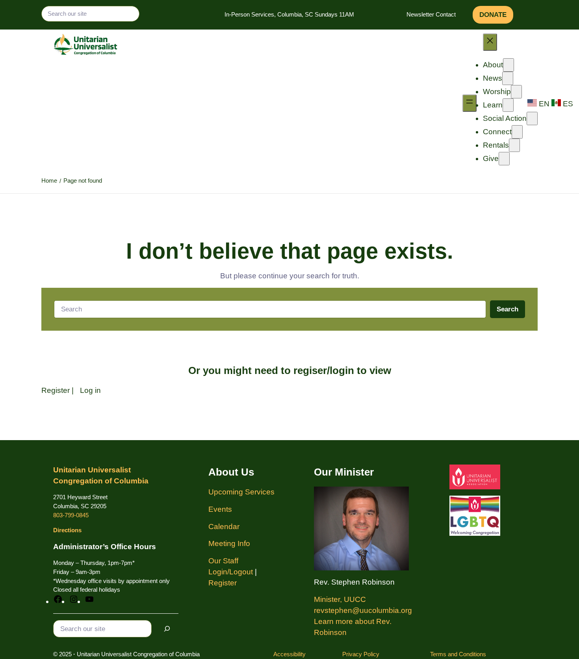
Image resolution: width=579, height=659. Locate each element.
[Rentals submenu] (514, 145)
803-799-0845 (71, 515)
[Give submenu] (504, 158)
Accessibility (289, 654)
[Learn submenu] (508, 105)
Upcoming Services (241, 492)
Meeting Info (229, 543)
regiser (310, 370)
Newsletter (420, 14)
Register (55, 390)
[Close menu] (490, 42)
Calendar (223, 526)
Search (507, 309)
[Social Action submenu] (532, 118)
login (342, 370)
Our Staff (223, 561)
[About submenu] (508, 65)
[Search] (167, 628)
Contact (446, 14)
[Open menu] (469, 103)
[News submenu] (507, 78)
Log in (90, 390)
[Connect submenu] (517, 132)
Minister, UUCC (340, 599)
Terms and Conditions (458, 654)
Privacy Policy (360, 654)
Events (220, 509)
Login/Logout (230, 572)
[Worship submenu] (516, 91)
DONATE (493, 15)
